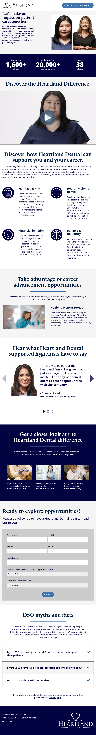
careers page (55, 697)
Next (92, 378)
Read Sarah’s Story (16, 488)
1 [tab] (44, 411)
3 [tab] (52, 411)
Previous (4, 378)
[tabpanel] (48, 382)
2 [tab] (48, 411)
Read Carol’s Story (45, 488)
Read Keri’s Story (72, 488)
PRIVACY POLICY (7, 721)
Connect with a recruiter (22, 177)
